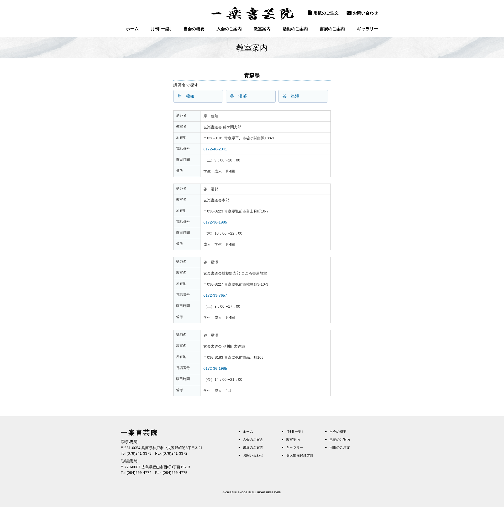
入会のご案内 (229, 29)
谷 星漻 (290, 96)
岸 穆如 (185, 96)
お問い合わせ (365, 13)
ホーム (132, 29)
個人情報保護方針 (299, 455)
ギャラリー (367, 29)
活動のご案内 (295, 29)
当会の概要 (193, 29)
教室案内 (262, 29)
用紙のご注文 (326, 13)
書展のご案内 (332, 29)
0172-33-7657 (215, 295)
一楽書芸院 (252, 13)
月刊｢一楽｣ (161, 29)
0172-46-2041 (215, 149)
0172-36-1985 (215, 222)
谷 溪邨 (238, 96)
